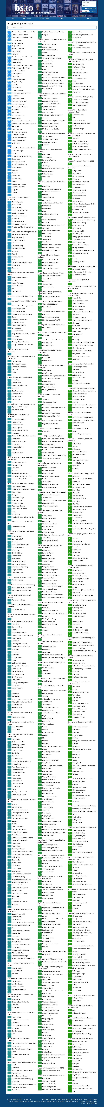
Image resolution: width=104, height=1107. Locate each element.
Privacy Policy (92, 1099)
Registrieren (92, 11)
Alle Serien (27, 19)
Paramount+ (61, 1099)
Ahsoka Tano (51, 1101)
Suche (61, 19)
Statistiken (74, 1099)
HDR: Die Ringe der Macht (88, 1101)
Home (13, 19)
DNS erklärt (60, 1101)
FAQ (74, 19)
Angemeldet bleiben (91, 8)
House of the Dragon (49, 1099)
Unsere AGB (83, 1099)
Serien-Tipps (44, 19)
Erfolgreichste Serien (72, 1101)
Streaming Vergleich (26, 1101)
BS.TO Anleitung (14, 1101)
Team (68, 1099)
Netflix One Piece (40, 1101)
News (83, 1103)
